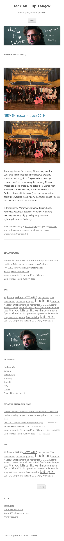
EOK (52, 297)
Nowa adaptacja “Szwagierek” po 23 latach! (24, 275)
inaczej (7, 230)
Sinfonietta (53, 313)
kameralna (23, 304)
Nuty (6, 385)
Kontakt (7, 382)
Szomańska (32, 317)
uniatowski (9, 233)
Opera (7, 313)
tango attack (19, 320)
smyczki (8, 317)
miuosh (45, 310)
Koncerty (8, 378)
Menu (32, 20)
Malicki (14, 310)
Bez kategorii (31, 226)
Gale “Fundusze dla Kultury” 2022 (19, 278)
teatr (28, 320)
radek (32, 230)
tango (8, 320)
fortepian (20, 301)
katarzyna (45, 305)
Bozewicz (30, 297)
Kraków (39, 307)
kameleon (16, 230)
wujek (46, 320)
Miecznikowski (30, 310)
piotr (24, 313)
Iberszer (55, 301)
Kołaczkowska (11, 307)
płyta (39, 313)
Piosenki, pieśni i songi (14, 393)
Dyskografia (9, 367)
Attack (10, 297)
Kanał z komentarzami (16, 513)
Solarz (15, 317)
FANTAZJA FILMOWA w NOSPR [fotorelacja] (23, 267)
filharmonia (9, 301)
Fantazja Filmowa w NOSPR (16, 271)
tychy (39, 320)
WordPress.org (11, 516)
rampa (39, 230)
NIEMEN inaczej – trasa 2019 (24, 115)
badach (53, 226)
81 (5, 297)
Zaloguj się (9, 505)
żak (51, 320)
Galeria (7, 370)
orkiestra (16, 313)
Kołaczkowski (26, 307)
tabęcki (47, 316)
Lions (6, 311)
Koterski (53, 304)
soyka (46, 230)
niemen (25, 230)
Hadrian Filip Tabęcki (32, 6)
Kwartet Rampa (51, 307)
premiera (31, 313)
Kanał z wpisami (13, 509)
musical (53, 310)
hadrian (43, 301)
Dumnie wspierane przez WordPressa (20, 535)
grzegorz (29, 301)
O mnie (7, 389)
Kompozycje (9, 374)
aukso (19, 297)
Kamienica (35, 304)
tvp (34, 320)
